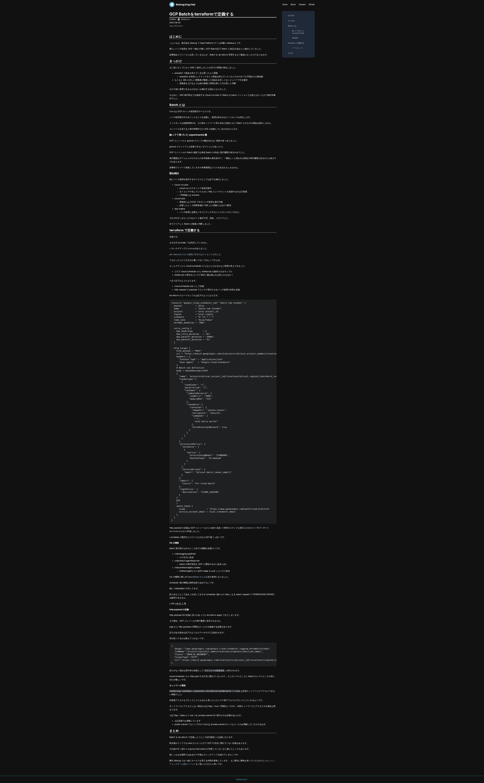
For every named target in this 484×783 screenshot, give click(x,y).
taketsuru (185, 19)
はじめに (291, 15)
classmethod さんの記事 (198, 577)
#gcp (172, 26)
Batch (172, 111)
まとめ (290, 53)
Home (285, 4)
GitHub (312, 4)
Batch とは (292, 26)
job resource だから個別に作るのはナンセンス (191, 254)
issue (192, 248)
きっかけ (291, 21)
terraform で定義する (296, 43)
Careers (302, 4)
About (293, 4)
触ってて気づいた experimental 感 (298, 32)
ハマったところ (297, 48)
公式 (176, 271)
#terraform (178, 26)
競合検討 (295, 38)
